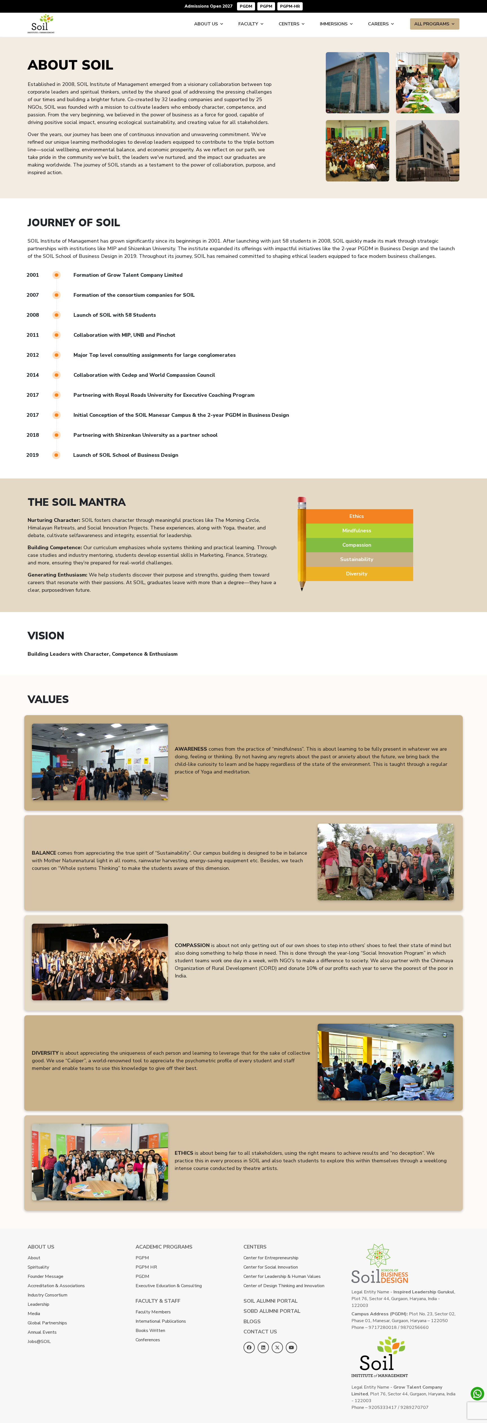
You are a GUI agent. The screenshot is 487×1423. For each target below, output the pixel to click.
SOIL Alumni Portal (271, 1301)
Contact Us (260, 1331)
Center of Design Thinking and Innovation (284, 1286)
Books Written (150, 1330)
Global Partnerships (47, 1323)
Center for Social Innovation (271, 1267)
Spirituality (38, 1267)
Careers (378, 24)
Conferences (148, 1340)
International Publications (161, 1321)
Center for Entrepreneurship (271, 1258)
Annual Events (42, 1332)
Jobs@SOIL (39, 1341)
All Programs (431, 24)
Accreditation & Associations (56, 1286)
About (34, 1258)
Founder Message (45, 1276)
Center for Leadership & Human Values (282, 1276)
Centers (289, 24)
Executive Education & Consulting (169, 1286)
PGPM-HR (290, 6)
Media (34, 1314)
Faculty (248, 24)
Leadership (38, 1304)
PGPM (266, 6)
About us (206, 24)
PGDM (246, 6)
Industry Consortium (47, 1295)
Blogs (252, 1321)
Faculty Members (153, 1312)
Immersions (333, 24)
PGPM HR (146, 1267)
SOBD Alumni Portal (272, 1311)
